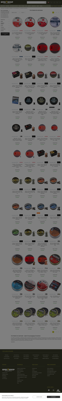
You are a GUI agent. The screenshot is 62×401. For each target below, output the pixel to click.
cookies (27, 397)
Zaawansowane (39, 396)
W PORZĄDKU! (53, 396)
